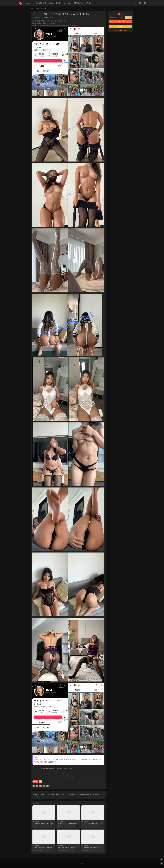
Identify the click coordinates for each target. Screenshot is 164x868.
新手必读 (88, 3)
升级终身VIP (128, 17)
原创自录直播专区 (41, 3)
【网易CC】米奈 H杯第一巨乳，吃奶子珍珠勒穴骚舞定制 (92, 823)
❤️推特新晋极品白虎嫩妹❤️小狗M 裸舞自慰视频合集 (68, 823)
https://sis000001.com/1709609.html (51, 768)
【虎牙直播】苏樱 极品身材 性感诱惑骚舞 (43, 823)
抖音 (41, 781)
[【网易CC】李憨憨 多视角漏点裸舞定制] (43, 837)
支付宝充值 (67, 3)
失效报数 (51, 3)
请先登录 (121, 21)
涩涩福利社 (25, 3)
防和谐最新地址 (78, 3)
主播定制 (35, 781)
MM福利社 (82, 863)
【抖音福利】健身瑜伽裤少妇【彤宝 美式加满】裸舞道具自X (92, 848)
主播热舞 (46, 17)
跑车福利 (58, 3)
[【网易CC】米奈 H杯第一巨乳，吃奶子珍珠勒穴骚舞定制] (92, 812)
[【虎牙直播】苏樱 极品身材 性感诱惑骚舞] (43, 812)
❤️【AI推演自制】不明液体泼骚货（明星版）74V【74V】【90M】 (86, 794)
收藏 (121, 26)
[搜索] (135, 3)
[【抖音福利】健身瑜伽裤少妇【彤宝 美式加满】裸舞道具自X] (92, 837)
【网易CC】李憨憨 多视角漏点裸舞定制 (43, 848)
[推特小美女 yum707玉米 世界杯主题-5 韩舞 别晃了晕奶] (68, 837)
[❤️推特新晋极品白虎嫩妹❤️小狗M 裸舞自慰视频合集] (68, 812)
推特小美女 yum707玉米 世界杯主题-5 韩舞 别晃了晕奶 (67, 848)
